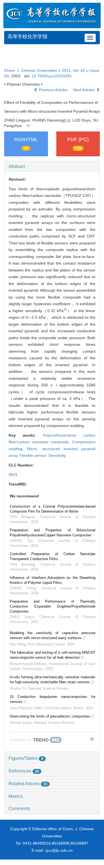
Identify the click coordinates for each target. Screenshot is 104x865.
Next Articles (84, 90)
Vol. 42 (79, 70)
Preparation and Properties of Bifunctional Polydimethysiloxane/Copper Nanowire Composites (52, 532)
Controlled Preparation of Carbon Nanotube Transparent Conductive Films (52, 556)
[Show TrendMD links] (92, 739)
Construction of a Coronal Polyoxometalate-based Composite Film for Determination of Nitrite (52, 508)
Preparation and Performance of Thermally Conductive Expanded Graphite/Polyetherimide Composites (52, 606)
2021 (66, 70)
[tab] (52, 166)
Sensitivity (57, 455)
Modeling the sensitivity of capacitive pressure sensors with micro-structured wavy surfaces (52, 635)
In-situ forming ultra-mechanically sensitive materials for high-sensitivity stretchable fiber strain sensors (52, 679)
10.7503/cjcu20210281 (52, 76)
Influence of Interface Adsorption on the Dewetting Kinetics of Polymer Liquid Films (52, 580)
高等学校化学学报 (27, 36)
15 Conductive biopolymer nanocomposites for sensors (52, 699)
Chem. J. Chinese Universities (30, 70)
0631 (13, 474)
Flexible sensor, (34, 455)
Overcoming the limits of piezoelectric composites (50, 716)
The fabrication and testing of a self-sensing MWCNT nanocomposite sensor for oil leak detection (52, 655)
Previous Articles (53, 90)
